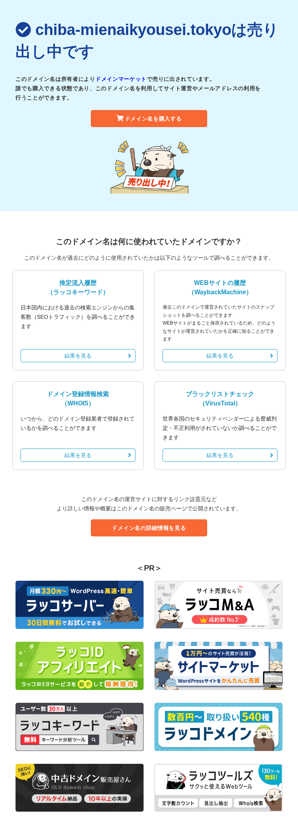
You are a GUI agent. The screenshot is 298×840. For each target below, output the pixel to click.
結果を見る (78, 356)
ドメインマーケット (121, 79)
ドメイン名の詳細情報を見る (149, 528)
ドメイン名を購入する (153, 118)
